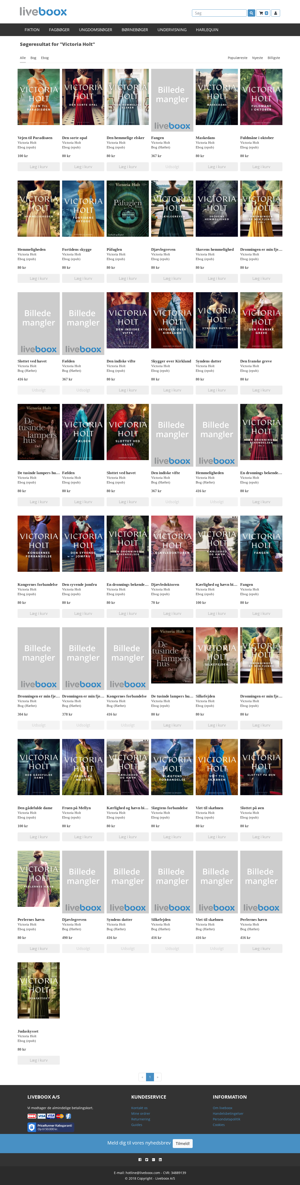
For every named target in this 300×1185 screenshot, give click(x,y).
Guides (136, 1124)
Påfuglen (114, 249)
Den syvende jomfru (79, 584)
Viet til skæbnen (209, 808)
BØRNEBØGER (135, 29)
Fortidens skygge (77, 249)
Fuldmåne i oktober (257, 138)
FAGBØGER (59, 29)
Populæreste (238, 57)
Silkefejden (205, 696)
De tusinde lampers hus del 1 (42, 473)
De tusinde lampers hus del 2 (175, 696)
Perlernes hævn (31, 919)
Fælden (68, 361)
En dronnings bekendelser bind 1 (135, 584)
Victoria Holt (27, 142)
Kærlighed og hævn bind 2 (218, 584)
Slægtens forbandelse (169, 808)
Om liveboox (222, 1108)
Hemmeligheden (31, 249)
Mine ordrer (140, 1113)
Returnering (140, 1119)
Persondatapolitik (226, 1119)
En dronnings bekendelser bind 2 (268, 473)
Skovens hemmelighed (215, 249)
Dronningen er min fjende (40, 696)
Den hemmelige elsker (126, 138)
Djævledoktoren (165, 584)
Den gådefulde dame (35, 808)
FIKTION (32, 29)
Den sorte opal (74, 138)
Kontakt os (139, 1108)
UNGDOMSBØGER (95, 29)
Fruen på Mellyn (76, 808)
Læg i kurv (39, 166)
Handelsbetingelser (228, 1113)
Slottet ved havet (32, 361)
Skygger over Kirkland (171, 361)
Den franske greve (256, 361)
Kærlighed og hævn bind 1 (129, 808)
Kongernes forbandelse (38, 584)
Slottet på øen (252, 808)
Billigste (274, 57)
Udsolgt (172, 166)
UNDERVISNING (172, 29)
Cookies (219, 1124)
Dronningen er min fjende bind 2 (268, 249)
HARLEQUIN (207, 29)
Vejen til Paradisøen (35, 138)
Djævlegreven (163, 249)
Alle (23, 57)
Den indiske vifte (121, 361)
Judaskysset (28, 1031)
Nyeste (257, 57)
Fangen (157, 138)
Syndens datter (208, 361)
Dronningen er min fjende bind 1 (268, 696)
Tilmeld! (183, 1143)
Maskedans (205, 138)
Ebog (45, 57)
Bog (33, 57)
